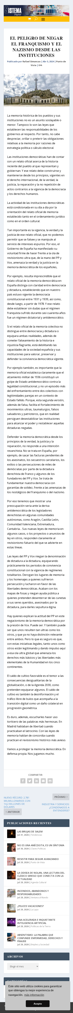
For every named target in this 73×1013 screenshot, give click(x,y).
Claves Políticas (38, 848)
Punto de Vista (38, 862)
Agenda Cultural (38, 882)
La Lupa (34, 909)
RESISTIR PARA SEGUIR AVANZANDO (38, 859)
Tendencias (36, 834)
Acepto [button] (38, 1003)
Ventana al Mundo (39, 897)
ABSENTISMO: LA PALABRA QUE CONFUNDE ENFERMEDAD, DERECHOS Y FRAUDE (40, 938)
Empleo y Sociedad (40, 944)
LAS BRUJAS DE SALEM (30, 831)
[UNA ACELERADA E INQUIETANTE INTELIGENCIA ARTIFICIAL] (11, 922)
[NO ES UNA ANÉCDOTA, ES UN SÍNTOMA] (11, 847)
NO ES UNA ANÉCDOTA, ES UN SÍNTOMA (40, 845)
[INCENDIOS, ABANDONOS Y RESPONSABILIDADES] (11, 893)
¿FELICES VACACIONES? (30, 906)
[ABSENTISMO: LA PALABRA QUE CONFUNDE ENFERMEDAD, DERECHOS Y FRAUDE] (11, 937)
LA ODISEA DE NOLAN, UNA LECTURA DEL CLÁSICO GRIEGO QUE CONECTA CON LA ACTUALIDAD (41, 875)
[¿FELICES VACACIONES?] (11, 908)
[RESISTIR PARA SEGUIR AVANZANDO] (11, 861)
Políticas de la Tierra (40, 926)
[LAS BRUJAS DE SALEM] (11, 834)
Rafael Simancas (32, 61)
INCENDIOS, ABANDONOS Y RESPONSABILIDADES (33, 892)
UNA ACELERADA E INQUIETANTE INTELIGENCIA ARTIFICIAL (36, 921)
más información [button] (34, 994)
